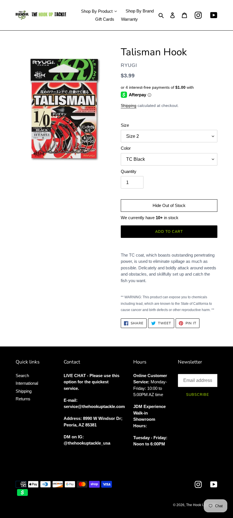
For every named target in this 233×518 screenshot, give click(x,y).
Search (22, 375)
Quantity (128, 171)
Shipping (128, 105)
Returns (23, 398)
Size (125, 125)
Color (126, 148)
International (27, 383)
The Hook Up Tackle (201, 505)
